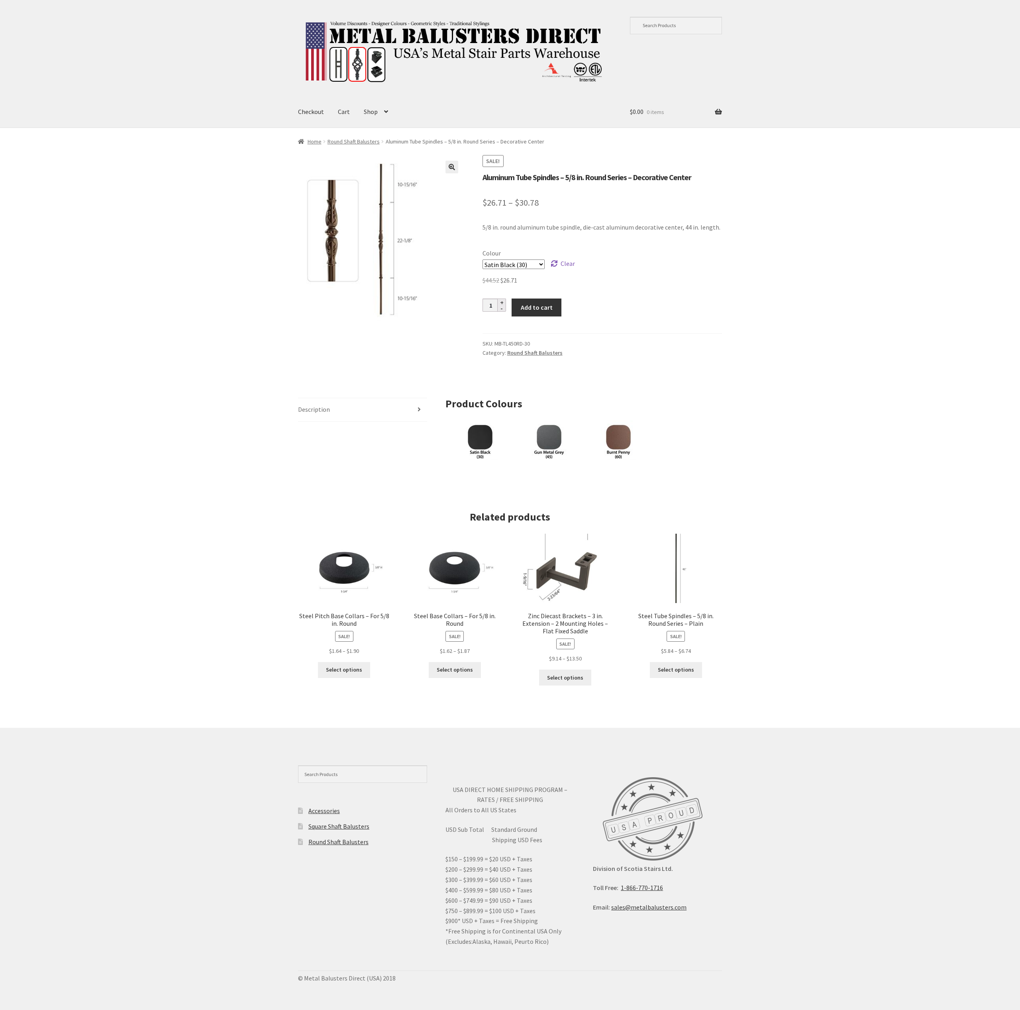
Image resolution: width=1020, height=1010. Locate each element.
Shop (371, 112)
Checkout (311, 112)
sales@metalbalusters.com (649, 907)
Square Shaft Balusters (338, 826)
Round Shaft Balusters (354, 141)
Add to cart (537, 307)
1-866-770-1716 (642, 888)
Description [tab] (314, 409)
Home (315, 141)
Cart (344, 112)
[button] (451, 167)
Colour (492, 253)
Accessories (324, 811)
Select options (344, 669)
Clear (568, 263)
